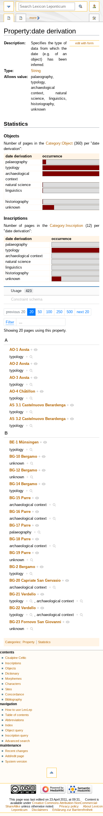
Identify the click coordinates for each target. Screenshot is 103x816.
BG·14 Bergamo (23, 484)
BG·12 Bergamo (23, 470)
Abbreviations (14, 720)
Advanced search (17, 741)
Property (29, 642)
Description (14, 43)
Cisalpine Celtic (15, 657)
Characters (13, 683)
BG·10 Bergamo (23, 457)
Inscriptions (13, 663)
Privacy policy (69, 806)
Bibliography (13, 699)
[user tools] (94, 6)
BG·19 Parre (20, 553)
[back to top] (52, 773)
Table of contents (17, 715)
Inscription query (16, 735)
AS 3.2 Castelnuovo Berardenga (37, 419)
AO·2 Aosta (19, 364)
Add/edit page (14, 756)
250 (59, 312)
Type (8, 71)
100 (49, 312)
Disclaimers (40, 809)
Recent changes (16, 751)
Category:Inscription (66, 226)
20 (31, 312)
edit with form (84, 43)
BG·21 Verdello (22, 594)
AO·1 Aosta (19, 350)
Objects (10, 668)
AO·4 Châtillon (22, 391)
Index (9, 725)
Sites (8, 689)
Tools (94, 18)
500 (70, 312)
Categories (12, 642)
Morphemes (13, 678)
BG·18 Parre (20, 539)
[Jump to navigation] (9, 6)
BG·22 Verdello (22, 608)
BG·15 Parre (20, 498)
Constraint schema (26, 299)
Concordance (14, 694)
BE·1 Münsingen (24, 442)
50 (40, 312)
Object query (14, 730)
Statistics (44, 642)
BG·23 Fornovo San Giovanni (35, 622)
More (33, 17)
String (36, 71)
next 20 (83, 312)
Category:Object (59, 143)
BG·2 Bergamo (22, 567)
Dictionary (12, 673)
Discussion (21, 18)
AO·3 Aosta (19, 378)
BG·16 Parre (20, 512)
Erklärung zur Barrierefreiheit (72, 809)
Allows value (15, 77)
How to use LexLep (18, 709)
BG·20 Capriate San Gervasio (35, 581)
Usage (21, 291)
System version (16, 761)
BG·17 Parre (20, 525)
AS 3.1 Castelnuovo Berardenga (37, 405)
